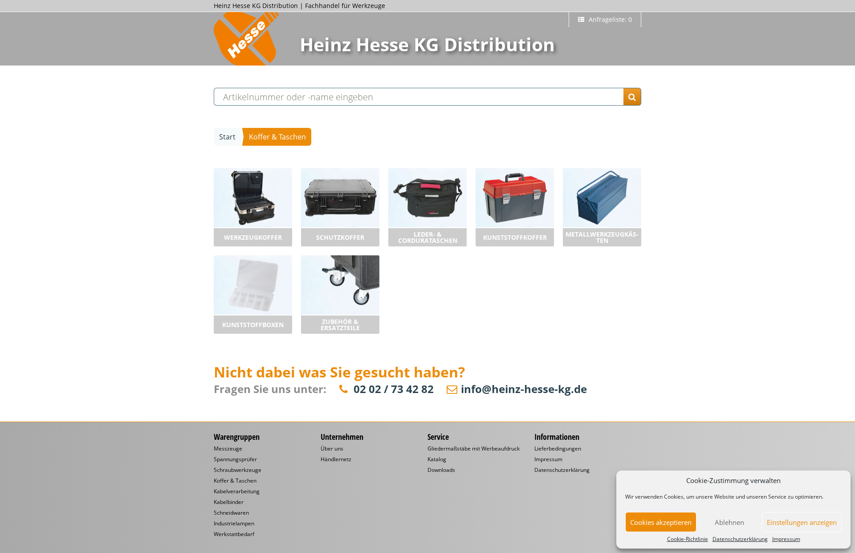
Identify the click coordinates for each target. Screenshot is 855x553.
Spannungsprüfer (235, 459)
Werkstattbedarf (234, 534)
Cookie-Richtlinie (687, 539)
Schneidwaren (231, 513)
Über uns (332, 448)
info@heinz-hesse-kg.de (524, 389)
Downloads (441, 470)
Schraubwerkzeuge (237, 470)
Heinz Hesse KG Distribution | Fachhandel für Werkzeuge (299, 5)
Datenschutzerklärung (740, 539)
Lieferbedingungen (557, 448)
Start (227, 137)
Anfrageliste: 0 (609, 19)
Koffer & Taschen (235, 480)
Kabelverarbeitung (237, 491)
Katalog (437, 459)
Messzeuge (228, 448)
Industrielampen (234, 523)
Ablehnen (729, 522)
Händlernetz (336, 459)
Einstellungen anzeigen (802, 522)
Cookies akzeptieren (661, 522)
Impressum (786, 539)
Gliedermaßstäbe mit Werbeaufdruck (474, 448)
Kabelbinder (229, 502)
